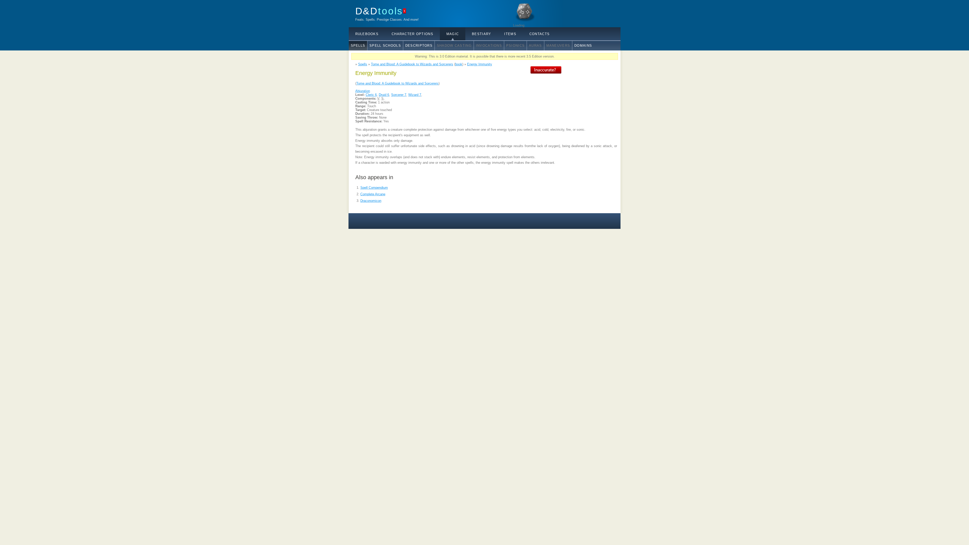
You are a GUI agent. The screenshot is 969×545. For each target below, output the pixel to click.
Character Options (412, 34)
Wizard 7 (414, 95)
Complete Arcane (372, 194)
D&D (379, 11)
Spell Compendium (374, 187)
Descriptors (419, 45)
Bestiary (481, 34)
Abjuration (362, 91)
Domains (583, 45)
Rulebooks (367, 34)
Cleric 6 (371, 95)
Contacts (539, 34)
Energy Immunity (479, 64)
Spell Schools (385, 45)
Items (510, 34)
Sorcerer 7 (398, 95)
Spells (358, 45)
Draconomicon (370, 201)
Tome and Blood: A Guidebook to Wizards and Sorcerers (412, 64)
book (458, 64)
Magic (452, 34)
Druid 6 (384, 95)
